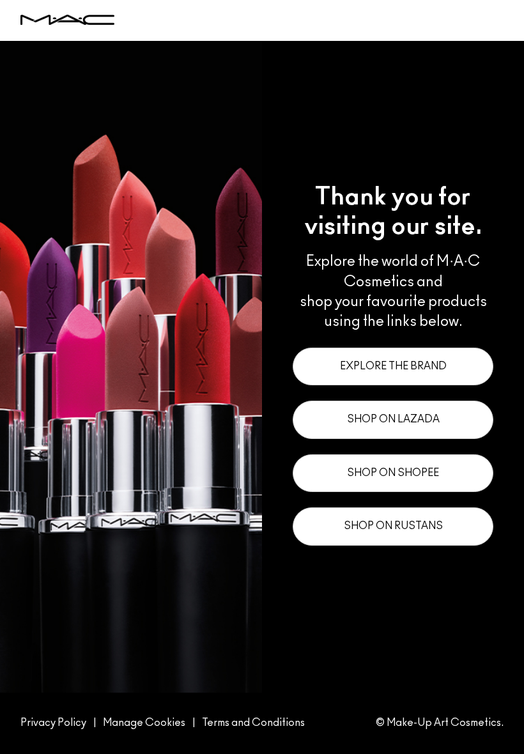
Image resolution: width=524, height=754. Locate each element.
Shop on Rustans (393, 526)
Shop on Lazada (393, 419)
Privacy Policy (53, 723)
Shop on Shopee (393, 473)
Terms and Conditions (253, 723)
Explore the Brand (393, 366)
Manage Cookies (144, 723)
